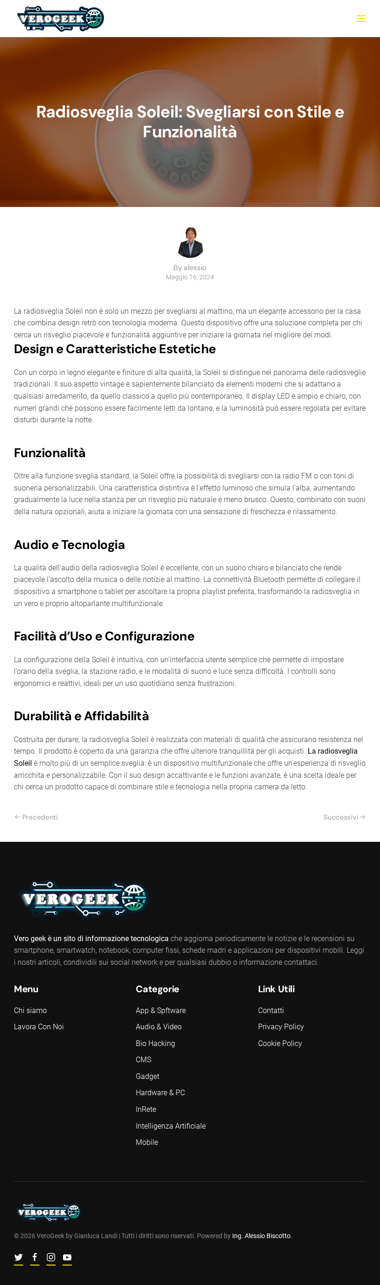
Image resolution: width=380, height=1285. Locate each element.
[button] (361, 18)
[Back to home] (60, 18)
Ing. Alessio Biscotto (261, 1236)
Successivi (340, 817)
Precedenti (40, 817)
